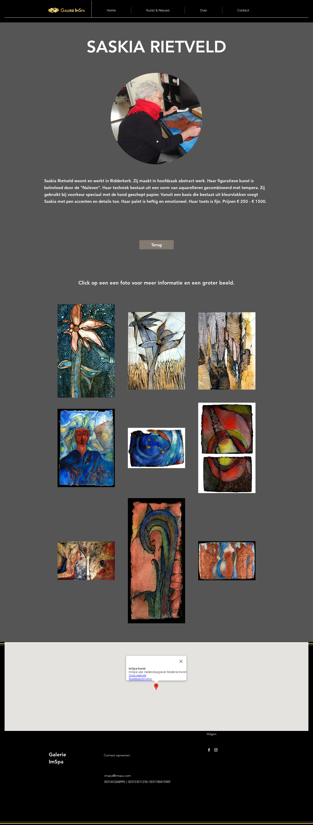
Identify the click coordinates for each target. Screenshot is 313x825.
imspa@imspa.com (117, 775)
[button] (158, 10)
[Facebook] (209, 750)
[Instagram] (216, 750)
